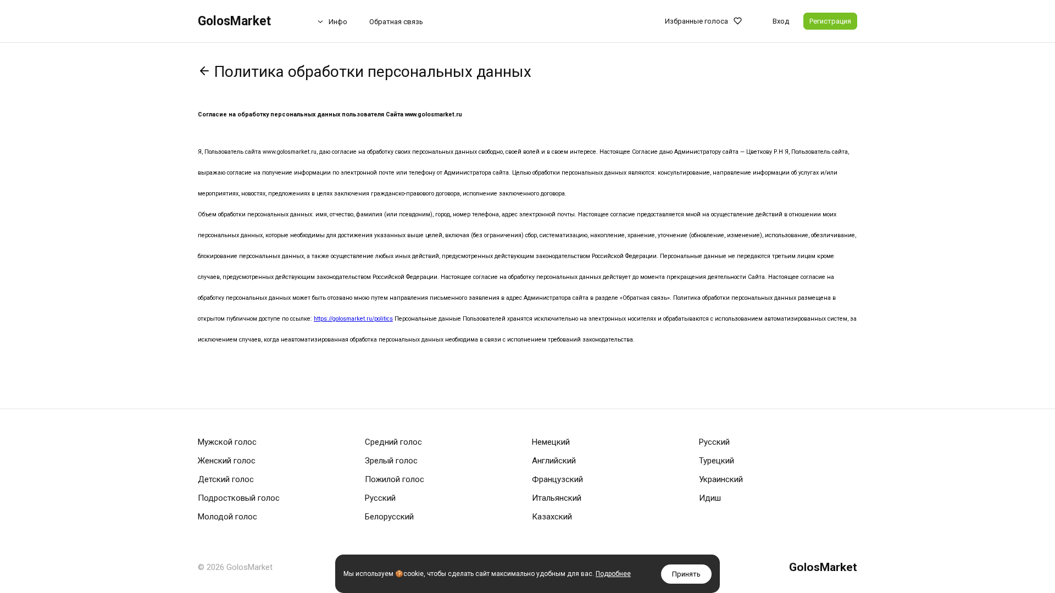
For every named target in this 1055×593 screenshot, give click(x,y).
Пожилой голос (394, 479)
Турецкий (716, 461)
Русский (380, 498)
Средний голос (393, 442)
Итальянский (556, 498)
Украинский (721, 479)
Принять (686, 574)
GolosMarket (234, 21)
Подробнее (613, 574)
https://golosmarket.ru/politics (353, 318)
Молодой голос (227, 517)
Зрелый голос (391, 461)
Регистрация (830, 21)
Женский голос (227, 461)
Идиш (710, 498)
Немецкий (551, 442)
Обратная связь (396, 22)
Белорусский (389, 517)
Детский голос (226, 479)
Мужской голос (227, 442)
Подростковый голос (239, 498)
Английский (554, 461)
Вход (781, 21)
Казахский (552, 517)
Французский (557, 479)
